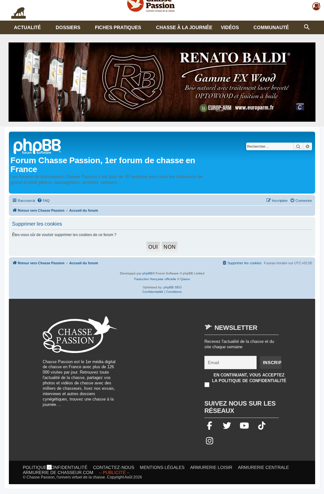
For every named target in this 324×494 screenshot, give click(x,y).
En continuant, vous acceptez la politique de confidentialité (249, 378)
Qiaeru (185, 279)
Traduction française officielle (155, 279)
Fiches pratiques (118, 27)
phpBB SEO (173, 287)
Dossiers (68, 27)
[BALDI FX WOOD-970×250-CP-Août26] (162, 82)
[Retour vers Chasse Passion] (37, 145)
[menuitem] (43, 200)
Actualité (27, 27)
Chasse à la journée (184, 27)
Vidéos (230, 27)
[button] (307, 26)
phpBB (147, 273)
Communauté (271, 27)
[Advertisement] (176, 360)
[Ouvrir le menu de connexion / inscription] (316, 6)
